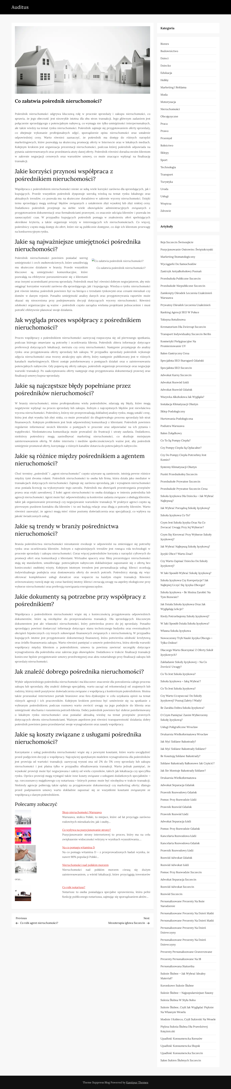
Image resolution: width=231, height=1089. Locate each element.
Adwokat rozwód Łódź (174, 382)
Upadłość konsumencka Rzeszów (181, 1038)
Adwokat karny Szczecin (176, 375)
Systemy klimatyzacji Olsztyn (178, 467)
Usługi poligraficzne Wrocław (179, 727)
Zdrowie (165, 210)
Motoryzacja (168, 102)
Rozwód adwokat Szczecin (177, 886)
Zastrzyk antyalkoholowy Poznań (181, 271)
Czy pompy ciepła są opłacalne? (181, 447)
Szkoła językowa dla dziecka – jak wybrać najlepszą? (187, 498)
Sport (163, 160)
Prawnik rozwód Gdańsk (176, 807)
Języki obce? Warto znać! (176, 553)
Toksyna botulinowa (173, 319)
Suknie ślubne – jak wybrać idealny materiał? (182, 976)
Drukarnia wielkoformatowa (178, 777)
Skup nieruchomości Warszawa (82, 812)
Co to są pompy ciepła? (175, 440)
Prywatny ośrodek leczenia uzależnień (185, 305)
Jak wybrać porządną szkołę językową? (185, 508)
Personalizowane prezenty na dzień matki (187, 913)
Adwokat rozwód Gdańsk (176, 389)
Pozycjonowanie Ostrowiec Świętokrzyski (186, 249)
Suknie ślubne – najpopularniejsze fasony (186, 992)
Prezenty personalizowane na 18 (180, 959)
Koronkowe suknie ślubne (177, 985)
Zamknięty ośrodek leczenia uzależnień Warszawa (186, 295)
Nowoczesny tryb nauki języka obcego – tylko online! (186, 640)
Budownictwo (169, 51)
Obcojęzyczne (169, 116)
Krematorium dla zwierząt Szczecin (183, 326)
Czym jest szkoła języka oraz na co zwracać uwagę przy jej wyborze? (182, 525)
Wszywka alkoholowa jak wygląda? (182, 397)
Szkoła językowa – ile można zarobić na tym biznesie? (185, 595)
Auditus (20, 7)
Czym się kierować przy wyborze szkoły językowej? (186, 537)
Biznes (164, 43)
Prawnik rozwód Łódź (174, 814)
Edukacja (166, 72)
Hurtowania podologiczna (176, 418)
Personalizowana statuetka (177, 966)
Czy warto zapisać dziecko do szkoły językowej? (184, 563)
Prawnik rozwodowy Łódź (176, 850)
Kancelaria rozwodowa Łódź (178, 836)
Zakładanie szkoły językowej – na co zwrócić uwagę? (183, 664)
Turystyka (166, 181)
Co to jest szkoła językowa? (178, 674)
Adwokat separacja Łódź (175, 821)
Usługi (164, 196)
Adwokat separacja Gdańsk (177, 785)
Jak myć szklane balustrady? (178, 741)
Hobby (164, 80)
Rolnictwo (166, 145)
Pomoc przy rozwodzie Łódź (178, 799)
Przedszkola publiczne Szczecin (180, 278)
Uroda (164, 189)
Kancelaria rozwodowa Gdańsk (180, 843)
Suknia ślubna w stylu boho (178, 1000)
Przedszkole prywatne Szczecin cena (183, 488)
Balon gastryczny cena (174, 353)
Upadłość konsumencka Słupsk (180, 1045)
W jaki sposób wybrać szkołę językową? (185, 573)
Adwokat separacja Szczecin (178, 879)
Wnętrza (165, 203)
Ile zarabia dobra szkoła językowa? (182, 707)
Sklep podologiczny (172, 411)
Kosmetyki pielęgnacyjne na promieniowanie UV (178, 344)
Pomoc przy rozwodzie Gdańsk (180, 828)
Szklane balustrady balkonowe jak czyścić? (187, 763)
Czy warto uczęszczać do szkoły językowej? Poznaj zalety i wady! (181, 698)
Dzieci (164, 58)
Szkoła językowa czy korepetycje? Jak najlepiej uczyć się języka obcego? (184, 583)
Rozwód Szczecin (171, 894)
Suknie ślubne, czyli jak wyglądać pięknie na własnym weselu (187, 1010)
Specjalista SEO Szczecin (176, 367)
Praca (164, 123)
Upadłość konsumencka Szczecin (181, 1053)
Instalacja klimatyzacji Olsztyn (179, 404)
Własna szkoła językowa (175, 630)
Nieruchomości (170, 109)
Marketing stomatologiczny (177, 256)
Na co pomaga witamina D (78, 847)
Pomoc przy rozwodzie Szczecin (181, 872)
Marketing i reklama (173, 87)
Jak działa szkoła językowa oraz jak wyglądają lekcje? (182, 607)
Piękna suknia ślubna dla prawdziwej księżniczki (184, 1029)
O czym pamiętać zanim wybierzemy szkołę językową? (184, 717)
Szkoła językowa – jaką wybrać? (180, 681)
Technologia (168, 167)
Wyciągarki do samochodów (178, 264)
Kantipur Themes (137, 1082)
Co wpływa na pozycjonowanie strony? (86, 829)
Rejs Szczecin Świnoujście (176, 242)
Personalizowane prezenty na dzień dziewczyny (183, 930)
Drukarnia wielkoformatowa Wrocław (184, 734)
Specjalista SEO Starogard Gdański (182, 360)
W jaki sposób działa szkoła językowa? (184, 623)
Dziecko (165, 65)
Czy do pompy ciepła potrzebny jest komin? (183, 457)
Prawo (164, 131)
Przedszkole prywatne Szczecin (180, 481)
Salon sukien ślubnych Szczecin (180, 1060)
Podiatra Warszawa (172, 426)
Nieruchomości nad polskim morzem (85, 865)
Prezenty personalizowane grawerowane (186, 951)
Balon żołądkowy (171, 433)
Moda (164, 94)
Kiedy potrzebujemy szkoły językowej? (184, 616)
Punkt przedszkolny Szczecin (179, 474)
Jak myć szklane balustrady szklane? (183, 748)
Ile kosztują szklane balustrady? (180, 756)
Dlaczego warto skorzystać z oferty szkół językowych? (186, 652)
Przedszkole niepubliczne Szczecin (182, 285)
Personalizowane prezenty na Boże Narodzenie (182, 904)
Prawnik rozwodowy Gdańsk (178, 792)
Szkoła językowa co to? (175, 515)
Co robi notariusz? (73, 887)
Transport (166, 174)
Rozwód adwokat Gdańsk (176, 857)
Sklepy (164, 152)
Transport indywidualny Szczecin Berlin (185, 334)
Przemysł (166, 138)
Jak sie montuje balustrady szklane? (183, 770)
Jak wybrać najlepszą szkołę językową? (185, 546)
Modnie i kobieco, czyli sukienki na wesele (188, 1019)
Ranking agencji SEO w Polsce (179, 312)
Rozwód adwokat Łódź (174, 865)
